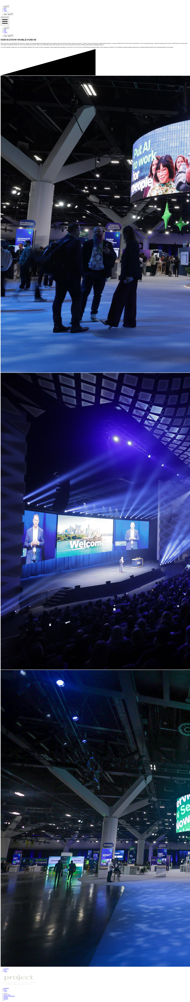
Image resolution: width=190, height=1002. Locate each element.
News (5, 970)
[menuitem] (8, 14)
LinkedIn (6, 997)
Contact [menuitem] (5, 11)
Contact (5, 971)
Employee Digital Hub (9, 996)
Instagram (6, 998)
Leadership (6, 968)
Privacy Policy (7, 994)
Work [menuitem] (5, 8)
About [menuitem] (5, 6)
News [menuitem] (5, 9)
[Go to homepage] (5, 3)
